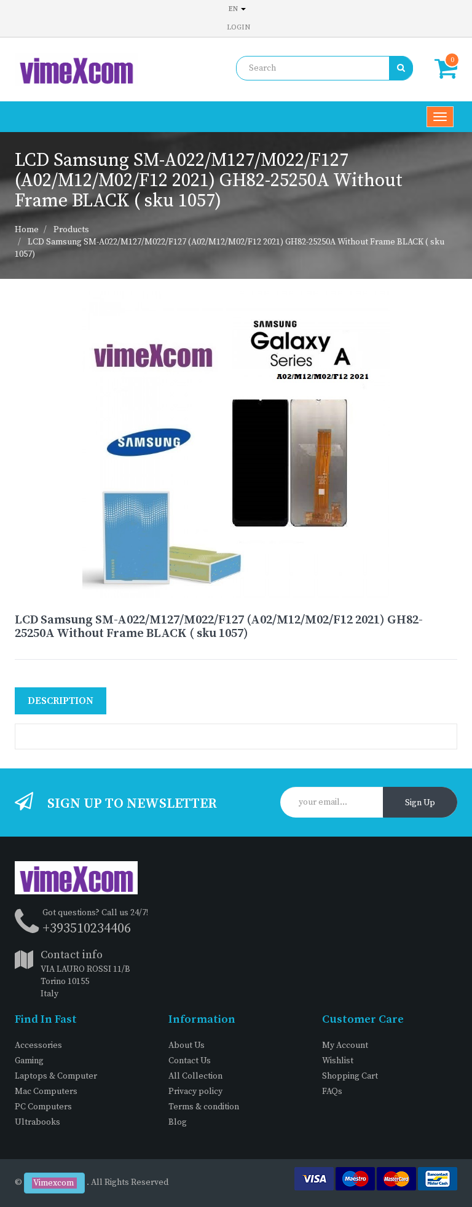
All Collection (195, 1076)
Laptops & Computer (56, 1076)
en (234, 9)
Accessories (38, 1045)
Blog (177, 1122)
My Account (345, 1045)
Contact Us (189, 1060)
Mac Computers (46, 1091)
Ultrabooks (37, 1122)
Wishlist (337, 1060)
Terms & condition (203, 1106)
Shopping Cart (350, 1076)
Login (238, 27)
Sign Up (420, 802)
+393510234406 (86, 928)
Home (27, 229)
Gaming (29, 1060)
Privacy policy (195, 1091)
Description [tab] (60, 701)
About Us (186, 1045)
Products (71, 229)
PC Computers (43, 1106)
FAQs (332, 1091)
